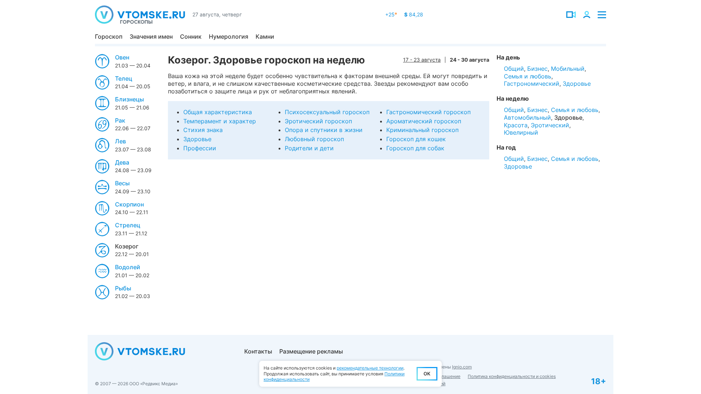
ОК (427, 373)
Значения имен (151, 36)
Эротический (550, 125)
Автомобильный (527, 117)
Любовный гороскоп (314, 139)
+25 (391, 14)
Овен (122, 57)
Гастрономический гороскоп (428, 112)
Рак (120, 120)
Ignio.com (462, 367)
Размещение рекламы (311, 351)
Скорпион (129, 204)
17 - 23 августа (422, 60)
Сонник (191, 36)
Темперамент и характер (219, 121)
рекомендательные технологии (370, 368)
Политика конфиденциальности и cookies (512, 376)
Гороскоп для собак (415, 148)
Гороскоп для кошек (416, 139)
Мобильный (568, 68)
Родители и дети (309, 148)
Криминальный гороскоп (422, 130)
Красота (516, 125)
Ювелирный (521, 132)
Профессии (199, 148)
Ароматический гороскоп (423, 121)
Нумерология (228, 36)
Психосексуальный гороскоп (327, 112)
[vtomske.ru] (140, 14)
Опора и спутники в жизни (324, 130)
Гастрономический (531, 83)
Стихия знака (203, 130)
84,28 (413, 14)
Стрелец (127, 225)
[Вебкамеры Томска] (571, 14)
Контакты (258, 351)
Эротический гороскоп (318, 121)
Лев (120, 141)
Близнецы (129, 99)
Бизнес (537, 68)
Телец (123, 78)
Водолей (127, 267)
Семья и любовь (527, 76)
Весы (122, 183)
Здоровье (197, 139)
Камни (265, 36)
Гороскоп (108, 36)
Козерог (126, 246)
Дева (122, 162)
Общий (514, 68)
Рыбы (123, 288)
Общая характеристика (217, 112)
